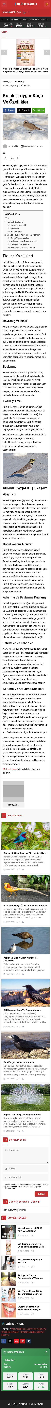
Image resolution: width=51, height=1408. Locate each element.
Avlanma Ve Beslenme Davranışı (24, 241)
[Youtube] (16, 1341)
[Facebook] (3, 1341)
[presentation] (4, 52)
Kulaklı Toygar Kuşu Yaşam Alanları (23, 235)
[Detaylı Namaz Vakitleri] (46, 1352)
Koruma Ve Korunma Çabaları (23, 247)
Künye (36, 1329)
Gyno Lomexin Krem (10, 1332)
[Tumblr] (28, 1341)
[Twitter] (10, 1341)
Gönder (40, 110)
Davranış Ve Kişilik (18, 225)
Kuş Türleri (18, 82)
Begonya (5, 1335)
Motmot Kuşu (10, 769)
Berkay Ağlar (13, 146)
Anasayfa (6, 82)
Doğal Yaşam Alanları (20, 238)
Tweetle (26, 110)
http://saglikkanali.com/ (22, 1329)
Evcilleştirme (16, 231)
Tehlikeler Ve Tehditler (20, 244)
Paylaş (11, 110)
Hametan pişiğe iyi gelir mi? (32, 1332)
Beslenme (15, 228)
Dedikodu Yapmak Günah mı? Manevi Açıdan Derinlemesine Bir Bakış (31, 19)
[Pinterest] (22, 1341)
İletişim (42, 1329)
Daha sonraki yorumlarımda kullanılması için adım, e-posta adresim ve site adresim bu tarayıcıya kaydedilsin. (26, 1186)
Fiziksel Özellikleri (15, 222)
